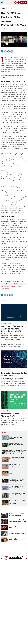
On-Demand (16, 281)
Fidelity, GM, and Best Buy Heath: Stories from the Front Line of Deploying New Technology (17, 452)
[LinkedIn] (2, 51)
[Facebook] (8, 51)
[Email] (11, 51)
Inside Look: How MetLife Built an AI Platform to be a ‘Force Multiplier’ (17, 437)
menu (22, 2)
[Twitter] (5, 51)
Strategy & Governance (19, 283)
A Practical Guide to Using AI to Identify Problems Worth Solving (17, 465)
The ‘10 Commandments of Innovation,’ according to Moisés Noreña (17, 533)
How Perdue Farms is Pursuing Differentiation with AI (16, 458)
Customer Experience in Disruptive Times (18, 526)
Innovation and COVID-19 (17, 286)
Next (26, 557)
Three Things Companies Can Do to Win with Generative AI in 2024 (12, 328)
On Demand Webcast (6, 323)
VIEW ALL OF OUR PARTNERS (14, 567)
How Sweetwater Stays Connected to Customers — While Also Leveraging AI (17, 480)
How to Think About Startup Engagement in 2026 (16, 487)
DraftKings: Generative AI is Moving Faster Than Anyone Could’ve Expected (16, 444)
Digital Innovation (6, 8)
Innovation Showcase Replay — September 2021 (14, 374)
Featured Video (5, 286)
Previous (1, 557)
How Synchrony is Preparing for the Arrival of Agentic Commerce (17, 494)
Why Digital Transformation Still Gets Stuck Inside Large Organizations (17, 502)
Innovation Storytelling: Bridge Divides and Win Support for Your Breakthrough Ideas (17, 521)
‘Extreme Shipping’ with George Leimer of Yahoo (17, 538)
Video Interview (5, 288)
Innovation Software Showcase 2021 (10, 415)
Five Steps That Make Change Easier (16, 472)
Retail (21, 281)
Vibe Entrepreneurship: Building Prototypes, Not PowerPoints (17, 514)
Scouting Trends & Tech (7, 283)
